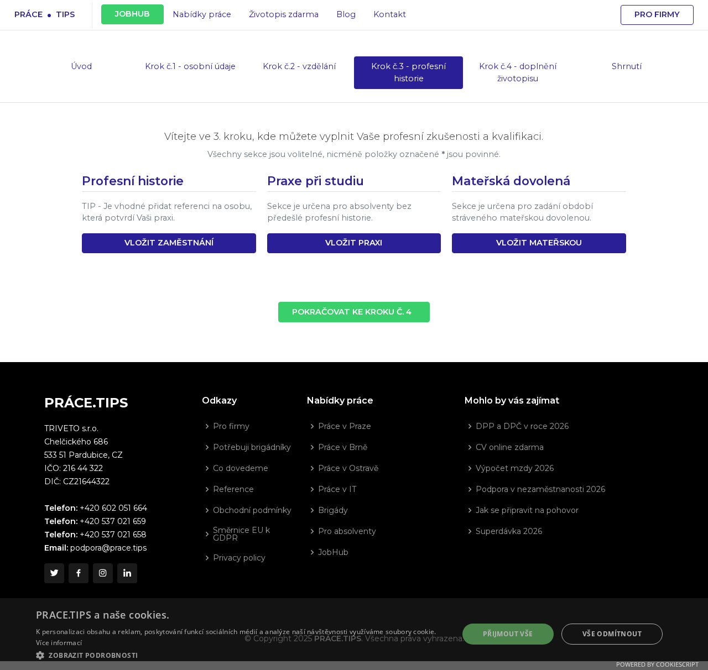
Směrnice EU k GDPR (241, 534)
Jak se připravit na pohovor (527, 510)
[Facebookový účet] (78, 573)
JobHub (333, 552)
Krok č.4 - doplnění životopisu (517, 72)
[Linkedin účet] (127, 573)
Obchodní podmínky (252, 510)
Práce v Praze (344, 426)
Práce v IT (337, 489)
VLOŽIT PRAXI (353, 243)
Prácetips (44, 14)
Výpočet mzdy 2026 (515, 468)
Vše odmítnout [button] (612, 633)
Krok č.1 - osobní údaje (190, 66)
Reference (233, 489)
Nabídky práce (202, 14)
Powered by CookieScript (657, 664)
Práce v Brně (342, 447)
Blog (346, 14)
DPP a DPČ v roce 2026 (522, 426)
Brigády (333, 510)
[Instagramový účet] (103, 573)
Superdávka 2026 (509, 531)
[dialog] (354, 634)
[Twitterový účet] (54, 573)
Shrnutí (627, 66)
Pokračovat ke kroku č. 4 (354, 312)
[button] (241, 655)
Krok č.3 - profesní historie (408, 72)
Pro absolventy (347, 531)
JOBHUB (132, 14)
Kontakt (389, 14)
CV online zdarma (510, 447)
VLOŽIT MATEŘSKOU (539, 243)
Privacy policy (239, 558)
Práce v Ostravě (348, 468)
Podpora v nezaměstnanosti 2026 (540, 489)
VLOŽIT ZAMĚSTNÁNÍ (169, 243)
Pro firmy (657, 14)
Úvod (81, 66)
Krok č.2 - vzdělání (299, 66)
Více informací (59, 642)
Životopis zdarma (284, 14)
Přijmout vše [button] (508, 633)
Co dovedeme (240, 468)
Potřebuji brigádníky (252, 447)
